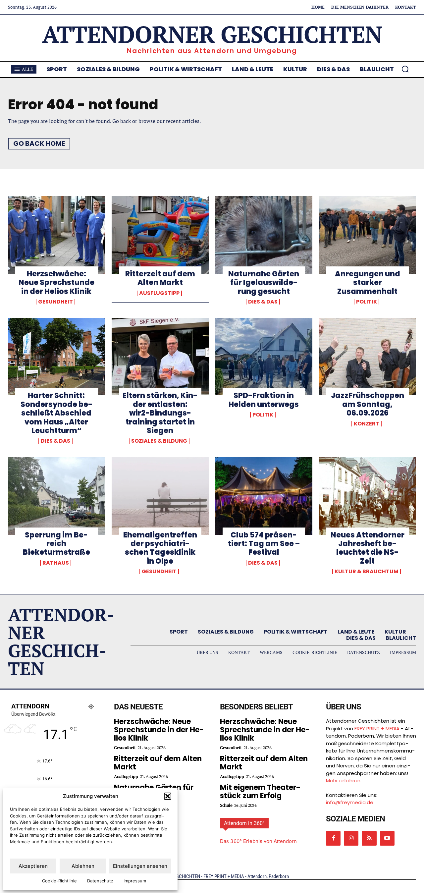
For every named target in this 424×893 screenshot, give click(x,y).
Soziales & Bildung (159, 441)
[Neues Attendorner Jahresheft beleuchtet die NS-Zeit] (367, 495)
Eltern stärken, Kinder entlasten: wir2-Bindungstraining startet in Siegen (160, 413)
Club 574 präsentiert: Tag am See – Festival (264, 544)
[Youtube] (387, 838)
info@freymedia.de (349, 802)
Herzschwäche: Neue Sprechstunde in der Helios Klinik (56, 283)
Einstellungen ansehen (140, 866)
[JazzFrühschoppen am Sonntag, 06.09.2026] (367, 356)
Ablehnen (83, 866)
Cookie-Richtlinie (59, 880)
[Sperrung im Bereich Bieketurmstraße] (56, 495)
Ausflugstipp (159, 293)
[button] (167, 796)
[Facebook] (333, 838)
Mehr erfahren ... (345, 780)
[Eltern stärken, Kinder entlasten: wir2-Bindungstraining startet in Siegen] (160, 356)
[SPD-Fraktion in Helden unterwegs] (263, 356)
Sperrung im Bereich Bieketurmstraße (56, 544)
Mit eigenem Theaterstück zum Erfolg (260, 791)
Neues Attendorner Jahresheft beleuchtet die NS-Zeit (367, 548)
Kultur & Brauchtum (366, 571)
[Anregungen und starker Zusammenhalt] (367, 234)
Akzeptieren (33, 866)
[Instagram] (351, 838)
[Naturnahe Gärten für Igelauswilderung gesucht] (263, 234)
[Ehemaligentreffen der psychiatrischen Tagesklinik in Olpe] (160, 495)
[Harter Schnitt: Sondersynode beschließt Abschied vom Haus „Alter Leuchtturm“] (56, 356)
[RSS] (369, 838)
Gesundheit (55, 302)
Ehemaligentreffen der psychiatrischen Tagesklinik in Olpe (160, 548)
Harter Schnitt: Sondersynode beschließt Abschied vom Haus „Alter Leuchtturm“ (56, 413)
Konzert (366, 423)
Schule (226, 805)
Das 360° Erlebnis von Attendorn (258, 841)
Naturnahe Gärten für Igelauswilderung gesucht (263, 283)
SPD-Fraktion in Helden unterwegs (264, 399)
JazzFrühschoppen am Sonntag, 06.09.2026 (367, 404)
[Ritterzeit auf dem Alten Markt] (160, 234)
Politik (366, 302)
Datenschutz (100, 880)
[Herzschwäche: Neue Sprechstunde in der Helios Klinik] (56, 234)
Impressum (135, 880)
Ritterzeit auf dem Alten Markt (160, 278)
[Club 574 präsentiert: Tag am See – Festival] (263, 495)
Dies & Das (263, 302)
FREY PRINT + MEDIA (376, 728)
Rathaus (55, 563)
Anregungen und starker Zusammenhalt (367, 283)
